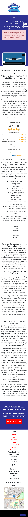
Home (14, 434)
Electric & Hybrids (14, 445)
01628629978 (15, 479)
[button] (14, 496)
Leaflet (10, 508)
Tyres (14, 442)
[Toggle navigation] (14, 17)
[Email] (25, 24)
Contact (14, 447)
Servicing (14, 440)
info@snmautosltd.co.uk (14, 482)
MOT (14, 437)
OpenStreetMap (16, 508)
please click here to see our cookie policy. (11, 515)
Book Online (14, 450)
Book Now (14, 421)
